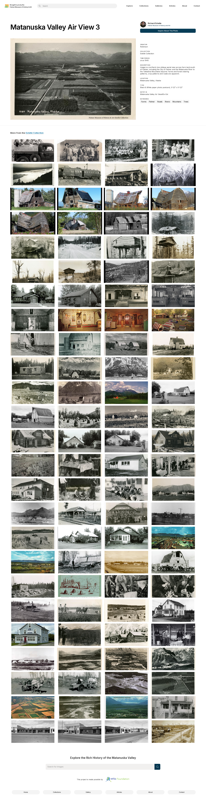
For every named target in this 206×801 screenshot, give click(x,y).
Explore (129, 6)
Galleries (158, 6)
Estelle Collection (35, 133)
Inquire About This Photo (168, 31)
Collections (143, 6)
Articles (172, 6)
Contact (197, 6)
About (184, 6)
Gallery (88, 792)
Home (26, 792)
